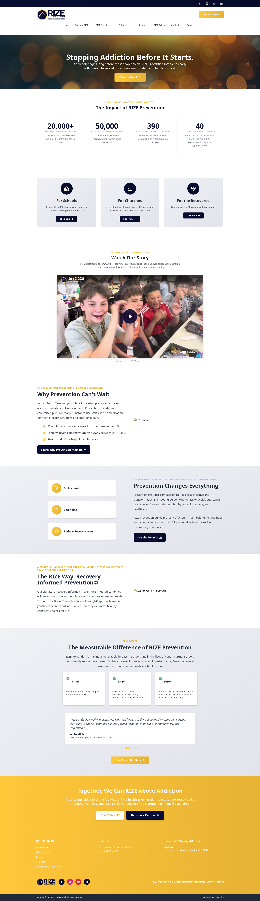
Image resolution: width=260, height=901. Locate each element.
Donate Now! (128, 77)
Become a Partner (143, 815)
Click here (65, 218)
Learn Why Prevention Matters (62, 449)
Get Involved (124, 25)
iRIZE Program (43, 852)
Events (190, 25)
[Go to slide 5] (137, 748)
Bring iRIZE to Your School (49, 866)
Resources (144, 25)
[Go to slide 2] (125, 748)
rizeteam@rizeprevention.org (118, 847)
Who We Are (42, 847)
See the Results (147, 537)
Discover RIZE (81, 25)
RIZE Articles (160, 25)
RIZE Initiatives (103, 25)
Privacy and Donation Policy (212, 897)
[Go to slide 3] (130, 748)
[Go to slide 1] (122, 748)
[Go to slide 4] (134, 748)
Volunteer (41, 861)
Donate (39, 857)
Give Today (108, 815)
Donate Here (211, 14)
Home (67, 25)
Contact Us (176, 25)
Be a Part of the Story (128, 760)
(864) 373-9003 (111, 851)
